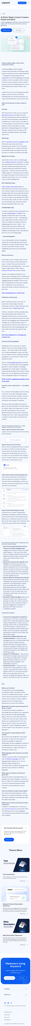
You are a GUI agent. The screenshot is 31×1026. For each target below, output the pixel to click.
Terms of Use (7, 1017)
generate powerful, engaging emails (17, 142)
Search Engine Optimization (10, 187)
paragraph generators (16, 362)
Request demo (22, 2)
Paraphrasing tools (18, 308)
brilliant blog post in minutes (14, 162)
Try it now (18, 30)
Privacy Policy (7, 1014)
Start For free (9, 839)
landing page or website (14, 213)
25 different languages (11, 759)
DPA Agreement (7, 1019)
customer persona (10, 809)
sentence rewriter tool (8, 270)
